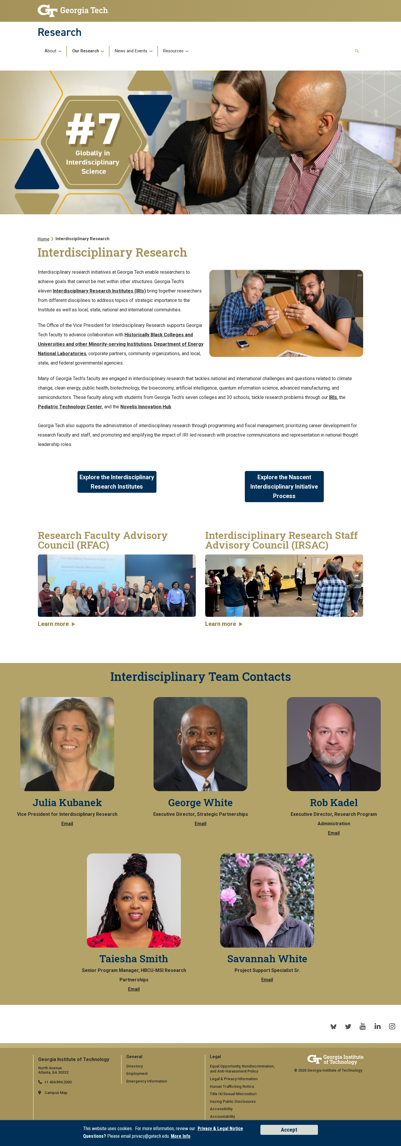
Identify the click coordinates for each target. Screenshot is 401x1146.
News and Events (131, 51)
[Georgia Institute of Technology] (73, 9)
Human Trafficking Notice (232, 1086)
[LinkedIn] (377, 1026)
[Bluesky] (333, 1026)
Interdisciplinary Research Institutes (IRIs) (99, 291)
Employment (137, 1073)
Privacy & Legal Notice (220, 1128)
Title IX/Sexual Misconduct (233, 1094)
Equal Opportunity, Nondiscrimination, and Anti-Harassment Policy (242, 1069)
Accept (289, 1129)
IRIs (333, 397)
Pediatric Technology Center (70, 407)
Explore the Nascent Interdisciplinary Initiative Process (284, 487)
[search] (357, 51)
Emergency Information (146, 1081)
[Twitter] (348, 1026)
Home (43, 239)
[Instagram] (392, 1026)
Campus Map (56, 1092)
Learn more (53, 623)
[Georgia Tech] (335, 1060)
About (50, 51)
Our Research (85, 51)
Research (60, 32)
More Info (181, 1136)
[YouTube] (362, 1026)
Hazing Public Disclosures (233, 1101)
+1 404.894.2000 (58, 1082)
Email (67, 823)
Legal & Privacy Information (233, 1079)
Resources (173, 51)
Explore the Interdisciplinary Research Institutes (117, 482)
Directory (134, 1066)
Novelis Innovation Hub (145, 407)
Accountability (222, 1116)
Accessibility (221, 1109)
